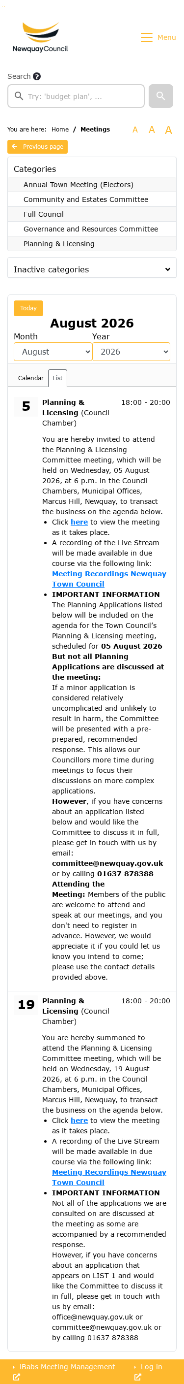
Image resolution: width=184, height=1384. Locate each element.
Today (28, 308)
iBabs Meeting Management (66, 1366)
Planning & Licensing (59, 243)
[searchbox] (76, 96)
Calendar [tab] (31, 378)
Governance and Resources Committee (91, 229)
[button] (161, 96)
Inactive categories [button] (51, 269)
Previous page (42, 146)
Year (101, 336)
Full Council (44, 214)
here (79, 522)
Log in (150, 1366)
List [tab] (58, 378)
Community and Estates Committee (86, 199)
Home (60, 129)
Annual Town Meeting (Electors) (78, 184)
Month (26, 336)
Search (19, 76)
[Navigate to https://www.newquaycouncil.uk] (40, 37)
